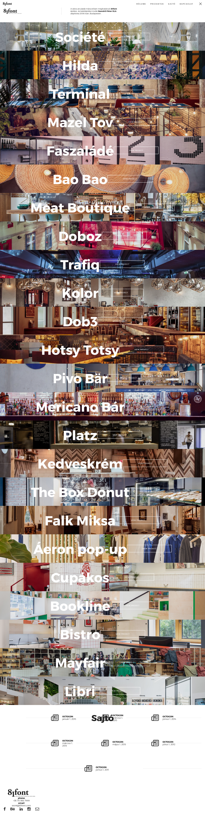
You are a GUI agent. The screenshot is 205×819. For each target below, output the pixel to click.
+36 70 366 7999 (21, 799)
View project (128, 37)
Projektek (157, 4)
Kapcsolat (186, 4)
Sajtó (171, 4)
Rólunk (141, 4)
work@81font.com (21, 804)
